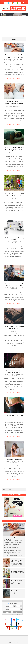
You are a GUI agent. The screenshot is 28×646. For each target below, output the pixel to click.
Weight (7, 609)
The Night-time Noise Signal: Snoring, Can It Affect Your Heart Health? (14, 103)
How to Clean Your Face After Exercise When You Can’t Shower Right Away (16, 562)
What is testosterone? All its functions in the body (14, 371)
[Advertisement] (14, 25)
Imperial (11, 603)
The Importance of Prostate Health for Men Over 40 (14, 56)
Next (15, 485)
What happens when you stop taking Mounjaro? (14, 238)
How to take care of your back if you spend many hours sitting (14, 284)
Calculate (7, 612)
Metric (15, 603)
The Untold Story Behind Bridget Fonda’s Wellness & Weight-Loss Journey (17, 582)
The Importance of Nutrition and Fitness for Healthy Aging (17, 571)
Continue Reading (14, 78)
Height (7, 606)
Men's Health (15, 60)
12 (11, 485)
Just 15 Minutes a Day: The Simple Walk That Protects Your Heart (14, 194)
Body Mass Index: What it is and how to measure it (14, 416)
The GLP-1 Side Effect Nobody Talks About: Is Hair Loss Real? (17, 592)
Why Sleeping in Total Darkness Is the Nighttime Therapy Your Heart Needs (14, 149)
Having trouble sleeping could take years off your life (14, 327)
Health (14, 107)
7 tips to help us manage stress (14, 459)
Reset (17, 612)
